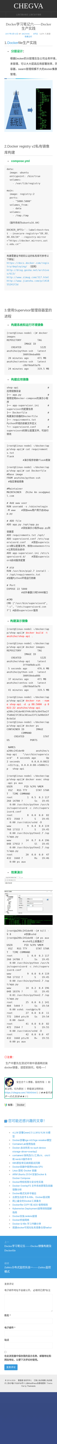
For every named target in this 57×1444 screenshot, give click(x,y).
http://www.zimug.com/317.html (28, 277)
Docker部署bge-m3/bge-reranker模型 (31, 1140)
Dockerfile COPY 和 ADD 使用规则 (30, 1204)
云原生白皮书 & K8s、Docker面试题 (31, 1197)
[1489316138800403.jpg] (28, 919)
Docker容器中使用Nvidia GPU (27, 1166)
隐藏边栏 (28, 37)
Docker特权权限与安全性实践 (27, 1182)
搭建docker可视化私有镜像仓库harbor (32, 1227)
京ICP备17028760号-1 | (16, 1383)
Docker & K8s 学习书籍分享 (26, 1223)
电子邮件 (9, 1327)
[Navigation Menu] (54, 15)
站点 (6, 1340)
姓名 (7, 1315)
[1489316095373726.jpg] (28, 882)
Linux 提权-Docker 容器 (24, 1170)
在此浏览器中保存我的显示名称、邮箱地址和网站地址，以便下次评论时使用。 (27, 1358)
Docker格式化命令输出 (24, 1193)
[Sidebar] (3, 15)
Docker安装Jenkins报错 (24, 1216)
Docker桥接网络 (20, 1220)
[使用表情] (51, 1314)
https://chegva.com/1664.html (20, 1092)
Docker (12, 43)
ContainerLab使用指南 (23, 1144)
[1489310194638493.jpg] (28, 104)
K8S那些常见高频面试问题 (26, 1163)
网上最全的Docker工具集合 (26, 1201)
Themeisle (31, 1386)
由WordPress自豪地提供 (36, 1383)
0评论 (35, 34)
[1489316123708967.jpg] (28, 901)
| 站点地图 (42, 1380)
